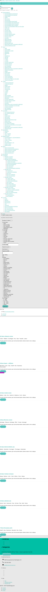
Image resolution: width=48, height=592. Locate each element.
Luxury (5, 237)
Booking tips (7, 583)
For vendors (5, 155)
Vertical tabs (7, 20)
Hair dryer (6, 274)
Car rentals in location (9, 123)
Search (3, 146)
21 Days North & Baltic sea (7, 446)
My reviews (7, 211)
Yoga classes (6, 297)
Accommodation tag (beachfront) (12, 22)
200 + (5, 304)
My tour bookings (11, 175)
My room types (10, 165)
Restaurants (6, 284)
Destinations (5, 130)
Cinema (5, 266)
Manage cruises (8, 177)
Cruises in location (9, 107)
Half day (6, 57)
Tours (3, 47)
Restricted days (8, 39)
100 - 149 (6, 302)
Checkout (7, 205)
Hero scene (7, 18)
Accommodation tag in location (11, 25)
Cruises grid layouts (9, 82)
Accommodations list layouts (11, 15)
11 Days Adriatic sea (5, 500)
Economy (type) (8, 122)
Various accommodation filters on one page (14, 26)
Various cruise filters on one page (12, 105)
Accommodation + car (9, 142)
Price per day (7, 30)
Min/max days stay (9, 43)
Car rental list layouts (9, 113)
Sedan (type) (7, 121)
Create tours (10, 170)
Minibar (5, 277)
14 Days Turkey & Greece (6, 474)
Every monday (8, 95)
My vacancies (10, 167)
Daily (6, 48)
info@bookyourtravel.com (9, 565)
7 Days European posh (6, 528)
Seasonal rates (8, 41)
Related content (5, 136)
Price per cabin (8, 101)
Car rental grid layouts (10, 112)
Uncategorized (8, 549)
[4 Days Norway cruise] (24, 409)
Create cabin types (11, 179)
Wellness (5, 293)
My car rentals (10, 191)
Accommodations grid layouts (11, 13)
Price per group (8, 64)
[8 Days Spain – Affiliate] (24, 352)
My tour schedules (11, 174)
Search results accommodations (12, 149)
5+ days (6, 59)
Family (6, 93)
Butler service (7, 263)
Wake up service (7, 290)
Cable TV (5, 265)
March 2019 (7, 543)
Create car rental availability (13, 190)
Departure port (5, 246)
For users (4, 197)
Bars (5, 261)
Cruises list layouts (9, 84)
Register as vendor (9, 156)
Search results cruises (9, 151)
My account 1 (7, 201)
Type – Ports (7, 135)
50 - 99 (5, 300)
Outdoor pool (6, 279)
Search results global (9, 147)
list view (4, 315)
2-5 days (6, 61)
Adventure (6, 233)
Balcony (5, 259)
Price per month (8, 33)
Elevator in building (8, 267)
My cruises (9, 182)
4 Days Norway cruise (6, 420)
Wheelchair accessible (8, 294)
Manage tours (8, 169)
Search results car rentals (10, 150)
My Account (4, 2)
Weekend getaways (9, 70)
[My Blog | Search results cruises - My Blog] (10, 0)
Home (3, 213)
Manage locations (9, 193)
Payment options (8, 582)
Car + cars (7, 141)
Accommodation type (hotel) (11, 21)
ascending (7, 311)
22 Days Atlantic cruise (6, 336)
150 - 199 (6, 303)
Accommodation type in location (12, 24)
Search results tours (9, 153)
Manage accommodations (10, 159)
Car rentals (4, 110)
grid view (4, 314)
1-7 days (6, 90)
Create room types (11, 161)
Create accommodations (12, 160)
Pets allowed (6, 280)
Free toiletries (7, 272)
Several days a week (9, 50)
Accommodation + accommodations (12, 137)
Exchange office (7, 268)
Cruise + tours (8, 144)
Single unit (7, 27)
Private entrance (7, 282)
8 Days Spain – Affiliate (6, 363)
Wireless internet (7, 295)
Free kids (7, 38)
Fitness (5, 270)
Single (6, 132)
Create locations (10, 195)
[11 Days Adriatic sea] (24, 490)
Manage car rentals (9, 187)
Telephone (6, 289)
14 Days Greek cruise (5, 393)
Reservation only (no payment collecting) (14, 44)
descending (11, 311)
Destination (4, 249)
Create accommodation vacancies (14, 163)
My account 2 (7, 202)
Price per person (8, 63)
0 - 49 (5, 299)
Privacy (3, 590)
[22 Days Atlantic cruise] (24, 325)
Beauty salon (6, 262)
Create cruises (10, 178)
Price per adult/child (9, 35)
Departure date (5, 251)
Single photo (7, 16)
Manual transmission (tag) (10, 119)
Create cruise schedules (12, 181)
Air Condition (6, 258)
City (5, 54)
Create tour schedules (12, 172)
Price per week (8, 31)
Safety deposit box (8, 285)
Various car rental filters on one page (13, 124)
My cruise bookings (11, 186)
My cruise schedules (11, 184)
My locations (10, 196)
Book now (3, 343)
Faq (5, 581)
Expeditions (7, 56)
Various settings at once (10, 45)
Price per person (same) (10, 34)
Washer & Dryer (7, 291)
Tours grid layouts (9, 77)
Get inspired (5, 154)
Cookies (4, 589)
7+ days (6, 91)
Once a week (7, 49)
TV (4, 288)
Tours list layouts (8, 76)
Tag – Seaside (8, 133)
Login (3, 4)
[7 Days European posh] (24, 517)
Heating (5, 275)
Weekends (7, 53)
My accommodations (11, 164)
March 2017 (7, 544)
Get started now (6, 554)
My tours (9, 173)
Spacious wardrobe (8, 286)
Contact (4, 588)
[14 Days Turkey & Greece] (24, 463)
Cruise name (5, 244)
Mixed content (8, 145)
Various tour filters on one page (12, 78)
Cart (6, 204)
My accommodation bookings (13, 168)
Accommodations (6, 12)
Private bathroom (7, 281)
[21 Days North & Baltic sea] (24, 436)
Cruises (4, 81)
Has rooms (7, 29)
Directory (7, 131)
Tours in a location (9, 80)
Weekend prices (8, 40)
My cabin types (10, 183)
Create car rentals (11, 188)
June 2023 (7, 541)
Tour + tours (7, 138)
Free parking (6, 271)
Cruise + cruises (8, 140)
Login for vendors (9, 158)
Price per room (8, 36)
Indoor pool (6, 276)
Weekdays (7, 52)
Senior (5, 242)
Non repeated (8, 66)
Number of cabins (6, 220)
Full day (6, 58)
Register (6, 200)
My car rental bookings (12, 192)
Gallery (6, 17)
